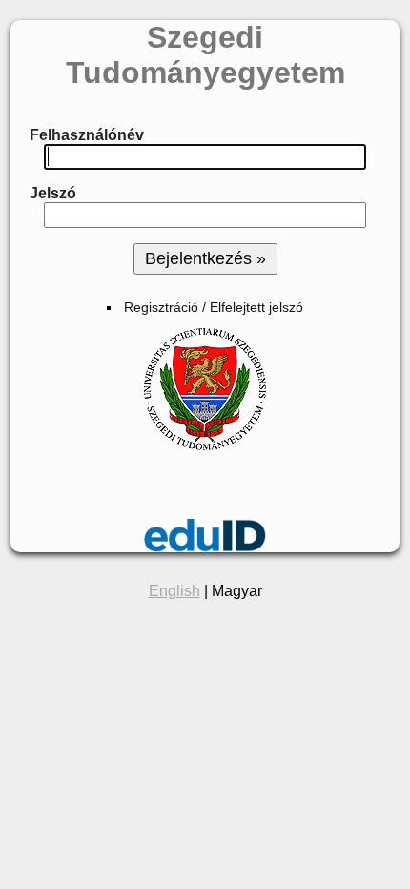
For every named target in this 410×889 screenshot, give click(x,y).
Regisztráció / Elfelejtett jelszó (213, 307)
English (174, 591)
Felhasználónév (87, 135)
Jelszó (53, 193)
